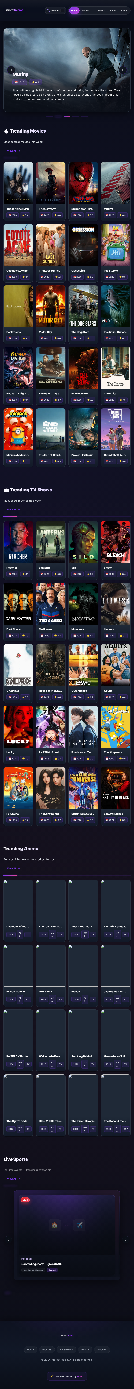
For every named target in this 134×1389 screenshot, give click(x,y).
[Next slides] (125, 1239)
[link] (54, 1235)
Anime (112, 10)
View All (12, 150)
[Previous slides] (8, 1239)
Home (74, 10)
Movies (86, 10)
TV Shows (99, 10)
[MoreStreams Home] (14, 10)
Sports (124, 10)
